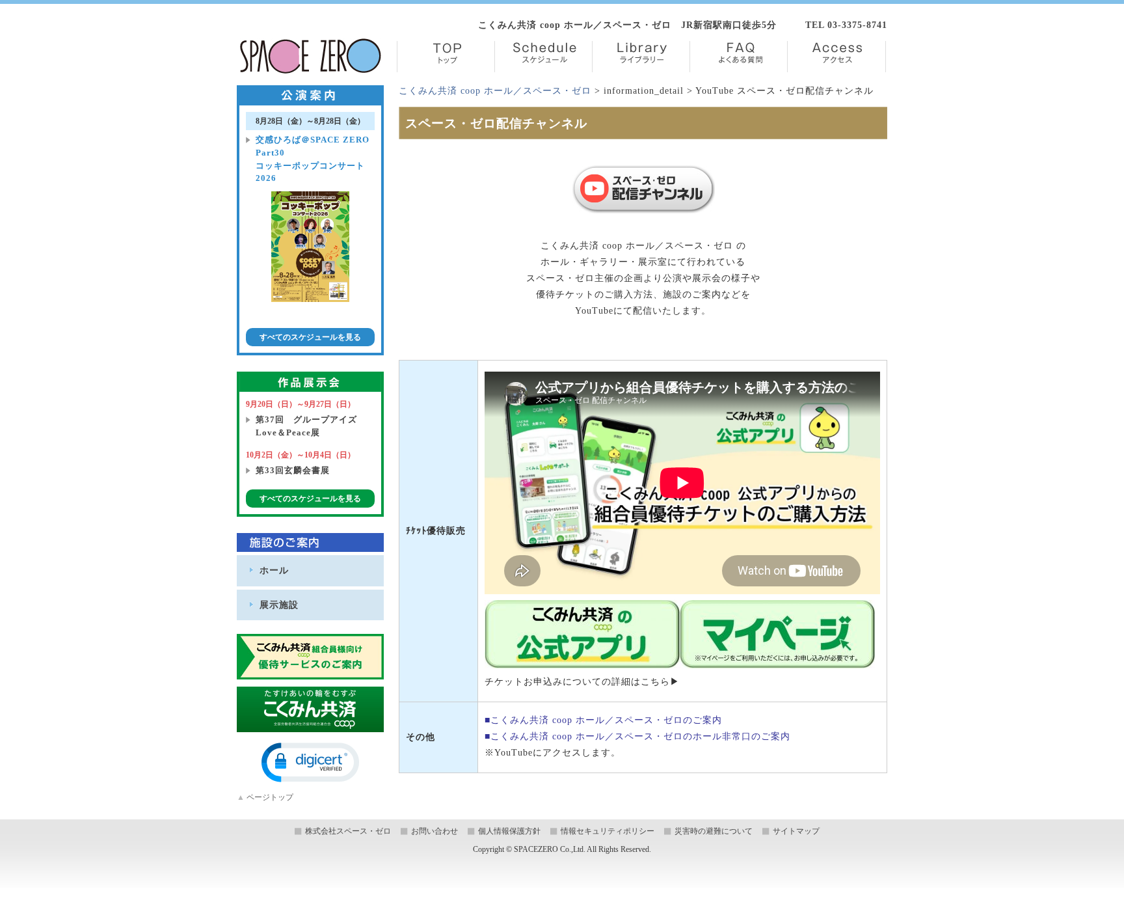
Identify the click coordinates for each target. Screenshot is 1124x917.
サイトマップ (796, 831)
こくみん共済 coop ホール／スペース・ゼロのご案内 (606, 720)
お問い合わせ (434, 831)
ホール (274, 570)
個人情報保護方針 (509, 831)
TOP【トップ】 (446, 56)
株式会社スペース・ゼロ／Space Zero (310, 56)
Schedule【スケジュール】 (543, 56)
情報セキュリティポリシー (607, 831)
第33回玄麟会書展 (293, 470)
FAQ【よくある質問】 (738, 56)
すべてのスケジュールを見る (310, 337)
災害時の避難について (714, 831)
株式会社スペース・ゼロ (348, 831)
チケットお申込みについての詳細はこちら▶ (582, 682)
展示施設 (279, 604)
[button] (310, 762)
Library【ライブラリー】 (641, 56)
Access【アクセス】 (836, 56)
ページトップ (265, 797)
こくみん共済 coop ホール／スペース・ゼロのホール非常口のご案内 (640, 736)
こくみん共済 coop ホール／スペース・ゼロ (495, 91)
